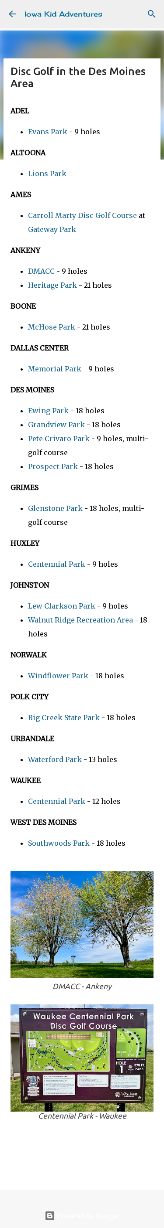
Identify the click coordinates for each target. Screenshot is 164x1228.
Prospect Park (53, 466)
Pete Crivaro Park (59, 438)
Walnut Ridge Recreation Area (80, 620)
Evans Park (47, 131)
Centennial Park (56, 564)
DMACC (41, 271)
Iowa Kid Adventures (63, 14)
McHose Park (51, 327)
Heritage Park (52, 285)
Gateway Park (52, 229)
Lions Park (47, 173)
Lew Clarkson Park (61, 606)
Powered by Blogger (87, 1216)
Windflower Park (58, 675)
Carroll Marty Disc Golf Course (82, 215)
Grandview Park (56, 424)
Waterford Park (55, 759)
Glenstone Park (55, 508)
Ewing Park (48, 410)
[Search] (152, 13)
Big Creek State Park (64, 717)
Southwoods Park (59, 843)
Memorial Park (54, 368)
